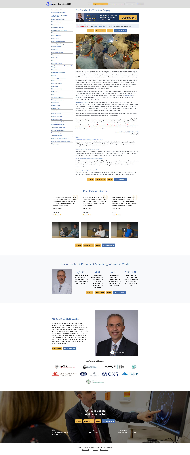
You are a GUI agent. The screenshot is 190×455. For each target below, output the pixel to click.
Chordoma (55, 49)
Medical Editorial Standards (99, 26)
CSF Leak (55, 57)
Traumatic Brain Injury (56, 133)
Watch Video (119, 352)
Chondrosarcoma (57, 46)
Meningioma (56, 91)
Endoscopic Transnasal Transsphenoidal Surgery (63, 66)
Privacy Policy (86, 450)
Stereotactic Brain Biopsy (57, 124)
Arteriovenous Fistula (58, 27)
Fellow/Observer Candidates (116, 4)
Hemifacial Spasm (57, 83)
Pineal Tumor (56, 102)
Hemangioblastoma (58, 80)
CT (53, 60)
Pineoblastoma (56, 105)
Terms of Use (104, 450)
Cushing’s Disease (57, 63)
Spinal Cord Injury (57, 116)
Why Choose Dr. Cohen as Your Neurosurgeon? (59, 15)
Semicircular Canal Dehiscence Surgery (62, 141)
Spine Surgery (56, 144)
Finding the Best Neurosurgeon (60, 138)
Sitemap (95, 450)
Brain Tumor (56, 38)
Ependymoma (56, 69)
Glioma (54, 75)
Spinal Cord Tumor (57, 119)
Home (90, 4)
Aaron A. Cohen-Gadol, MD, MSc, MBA (127, 132)
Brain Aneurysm (57, 33)
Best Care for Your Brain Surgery (58, 10)
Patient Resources (130, 4)
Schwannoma (54, 111)
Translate (141, 4)
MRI (54, 94)
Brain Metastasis (57, 35)
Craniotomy (56, 55)
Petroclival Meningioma (57, 97)
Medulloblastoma (57, 89)
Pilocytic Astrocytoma (58, 100)
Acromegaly (56, 24)
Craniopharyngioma (58, 52)
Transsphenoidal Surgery (59, 130)
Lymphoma (55, 86)
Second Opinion (57, 113)
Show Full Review (57, 208)
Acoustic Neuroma (57, 22)
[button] (65, 230)
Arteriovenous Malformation (60, 30)
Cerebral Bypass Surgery (57, 44)
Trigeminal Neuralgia (56, 135)
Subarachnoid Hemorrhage (58, 127)
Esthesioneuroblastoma (59, 72)
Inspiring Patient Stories (59, 19)
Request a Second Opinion (100, 4)
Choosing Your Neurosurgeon (58, 12)
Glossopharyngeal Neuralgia (58, 78)
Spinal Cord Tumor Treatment (58, 122)
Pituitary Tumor (57, 108)
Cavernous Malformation (59, 41)
